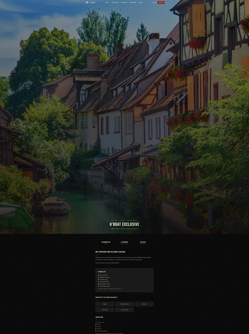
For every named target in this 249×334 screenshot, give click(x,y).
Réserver (161, 2)
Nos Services (115, 2)
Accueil (107, 2)
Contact (141, 2)
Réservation (133, 2)
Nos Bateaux (124, 2)
